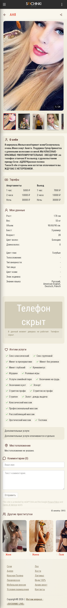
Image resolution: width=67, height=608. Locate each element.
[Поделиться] (61, 14)
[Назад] (4, 14)
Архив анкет (41, 584)
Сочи (9, 566)
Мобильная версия (16, 584)
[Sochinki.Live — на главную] (33, 4)
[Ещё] (62, 4)
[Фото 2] (24, 121)
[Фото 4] (53, 121)
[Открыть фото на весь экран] (33, 66)
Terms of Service (10, 505)
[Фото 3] (38, 121)
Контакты (40, 589)
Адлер (10, 571)
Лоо (37, 566)
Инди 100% (40, 580)
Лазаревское (13, 580)
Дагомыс (39, 575)
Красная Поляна (15, 575)
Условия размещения (18, 589)
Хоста (38, 571)
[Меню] (4, 4)
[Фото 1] (9, 121)
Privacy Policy (53, 502)
